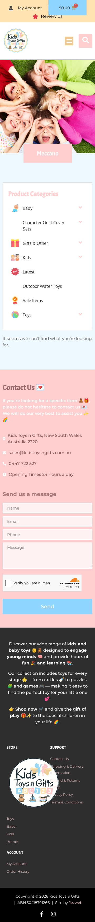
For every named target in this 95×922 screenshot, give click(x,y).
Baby (27, 208)
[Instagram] (53, 914)
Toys (27, 315)
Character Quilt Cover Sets (43, 226)
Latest (29, 272)
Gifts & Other (35, 243)
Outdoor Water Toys (42, 286)
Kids (27, 257)
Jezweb (75, 902)
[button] (69, 41)
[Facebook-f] (41, 914)
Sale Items (33, 300)
